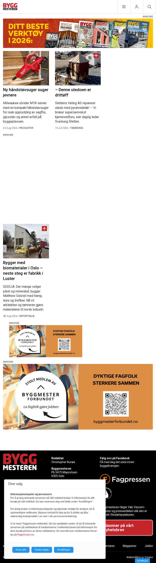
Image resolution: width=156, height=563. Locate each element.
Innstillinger (142, 561)
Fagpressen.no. (26, 534)
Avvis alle (21, 549)
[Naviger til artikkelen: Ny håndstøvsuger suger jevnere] (26, 68)
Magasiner (129, 546)
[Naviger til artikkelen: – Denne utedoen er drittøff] (78, 68)
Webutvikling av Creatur (140, 557)
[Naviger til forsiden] (10, 7)
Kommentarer (106, 546)
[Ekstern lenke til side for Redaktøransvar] (125, 493)
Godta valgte (42, 549)
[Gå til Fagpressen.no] (125, 479)
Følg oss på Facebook (115, 458)
